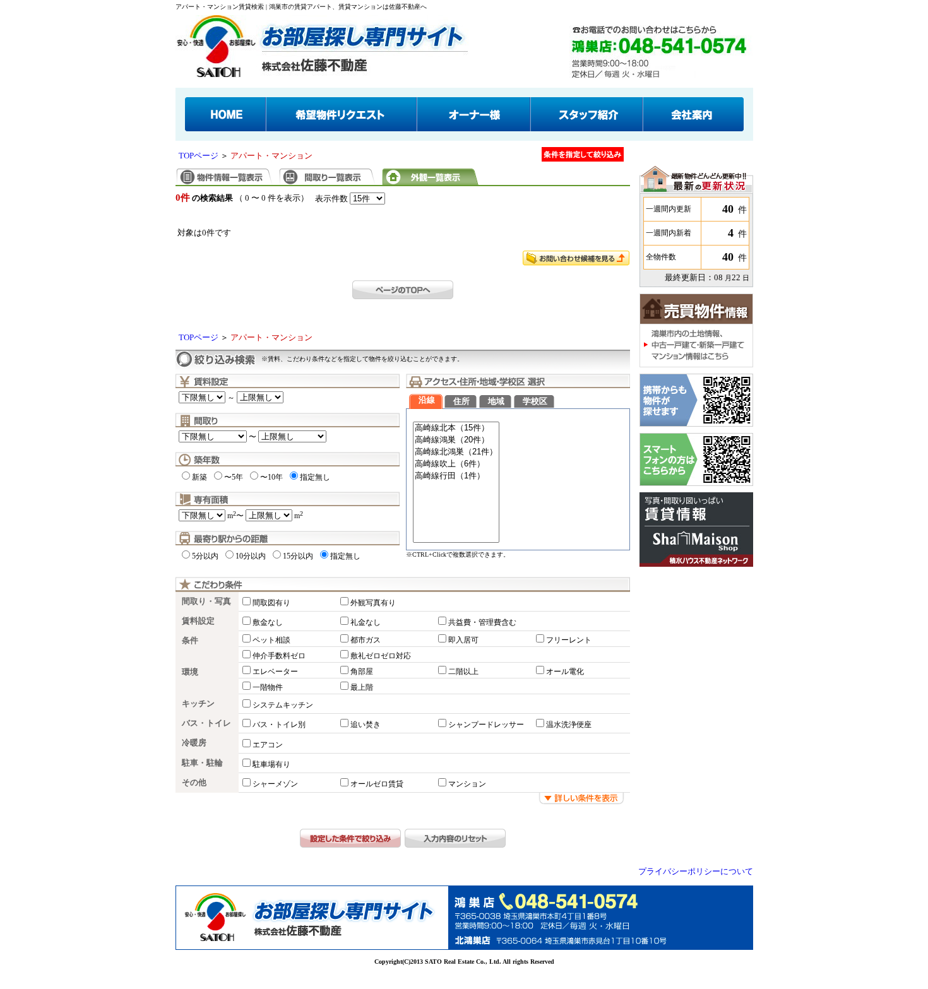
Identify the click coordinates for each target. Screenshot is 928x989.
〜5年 (233, 477)
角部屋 (361, 671)
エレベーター (275, 671)
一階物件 (268, 687)
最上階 (361, 687)
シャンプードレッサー (486, 724)
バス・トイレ (206, 723)
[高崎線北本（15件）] (456, 428)
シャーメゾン (275, 784)
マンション (467, 784)
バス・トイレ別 (279, 724)
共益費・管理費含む (482, 622)
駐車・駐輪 (202, 763)
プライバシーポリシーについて (695, 871)
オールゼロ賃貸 (376, 784)
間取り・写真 (206, 601)
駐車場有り (271, 764)
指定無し (315, 477)
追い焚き (365, 724)
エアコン (268, 745)
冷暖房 (194, 742)
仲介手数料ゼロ (279, 656)
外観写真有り (373, 603)
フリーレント (569, 640)
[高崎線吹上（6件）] (456, 464)
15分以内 (298, 556)
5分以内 (205, 556)
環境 (190, 672)
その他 (194, 782)
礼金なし (365, 622)
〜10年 (271, 477)
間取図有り (271, 603)
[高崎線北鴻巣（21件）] (456, 452)
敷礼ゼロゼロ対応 (380, 656)
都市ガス (365, 640)
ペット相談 (271, 640)
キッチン (198, 703)
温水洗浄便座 (569, 724)
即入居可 (463, 640)
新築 (199, 477)
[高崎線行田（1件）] (456, 476)
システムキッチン (283, 705)
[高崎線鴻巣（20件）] (456, 440)
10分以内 (250, 556)
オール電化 (565, 671)
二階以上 (463, 671)
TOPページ (198, 155)
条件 (190, 640)
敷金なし (268, 622)
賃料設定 (198, 621)
